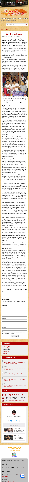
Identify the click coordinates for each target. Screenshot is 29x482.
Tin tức (20, 2)
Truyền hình (9, 2)
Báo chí (6, 351)
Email (3, 323)
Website (4, 327)
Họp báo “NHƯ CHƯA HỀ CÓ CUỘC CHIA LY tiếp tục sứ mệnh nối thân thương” (15, 363)
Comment (4, 305)
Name (4, 318)
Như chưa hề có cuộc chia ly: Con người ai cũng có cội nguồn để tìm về (15, 369)
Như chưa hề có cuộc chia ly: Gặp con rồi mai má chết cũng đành (15, 380)
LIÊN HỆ (4, 464)
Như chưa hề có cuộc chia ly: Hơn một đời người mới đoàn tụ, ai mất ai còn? (14, 374)
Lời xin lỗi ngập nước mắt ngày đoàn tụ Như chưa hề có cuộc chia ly (15, 386)
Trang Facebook (21, 467)
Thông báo (7, 347)
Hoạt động (5, 29)
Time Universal (10, 481)
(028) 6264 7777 (14, 394)
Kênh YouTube (6, 471)
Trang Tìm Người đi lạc (8, 467)
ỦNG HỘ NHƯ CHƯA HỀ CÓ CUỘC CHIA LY (13, 460)
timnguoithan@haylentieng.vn (16, 400)
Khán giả (7, 353)
